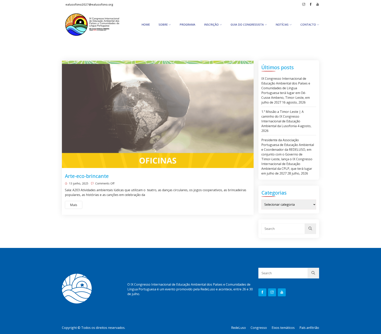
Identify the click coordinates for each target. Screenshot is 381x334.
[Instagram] (272, 292)
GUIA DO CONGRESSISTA (247, 24)
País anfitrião (309, 327)
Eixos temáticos (283, 327)
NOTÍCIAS (282, 24)
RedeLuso (238, 327)
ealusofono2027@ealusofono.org (89, 4)
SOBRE (163, 24)
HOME (145, 24)
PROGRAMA (187, 24)
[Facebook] (262, 292)
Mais (73, 205)
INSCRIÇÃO (211, 24)
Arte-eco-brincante (87, 176)
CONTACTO (308, 24)
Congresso (259, 327)
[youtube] (282, 292)
